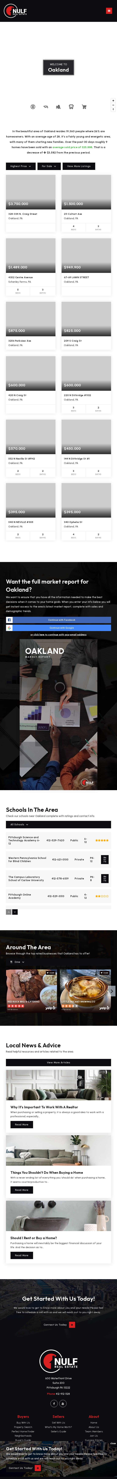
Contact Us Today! (21, 1468)
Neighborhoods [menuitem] (23, 1435)
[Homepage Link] (15, 10)
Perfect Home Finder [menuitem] (23, 1431)
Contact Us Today (55, 1324)
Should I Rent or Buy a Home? (34, 1238)
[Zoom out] (113, 105)
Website (104, 859)
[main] (58, 650)
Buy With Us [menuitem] (23, 1422)
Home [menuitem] (93, 1422)
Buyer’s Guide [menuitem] (23, 1440)
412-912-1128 (63, 1393)
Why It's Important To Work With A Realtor (44, 1107)
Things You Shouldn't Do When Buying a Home (47, 1172)
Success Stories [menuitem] (94, 1440)
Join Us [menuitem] (94, 1435)
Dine (17, 961)
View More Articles (58, 1062)
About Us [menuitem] (94, 1427)
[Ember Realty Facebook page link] (54, 1403)
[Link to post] (58, 1085)
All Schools (17, 824)
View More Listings (79, 166)
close (113, 1443)
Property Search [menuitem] (23, 1427)
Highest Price (19, 166)
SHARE (51, 973)
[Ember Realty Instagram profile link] (63, 1403)
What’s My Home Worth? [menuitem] (58, 1427)
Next (111, 991)
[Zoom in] (113, 100)
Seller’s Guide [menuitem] (58, 1431)
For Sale (47, 166)
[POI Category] (32, 106)
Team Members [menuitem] (94, 1431)
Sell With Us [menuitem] (58, 1422)
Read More (21, 1124)
